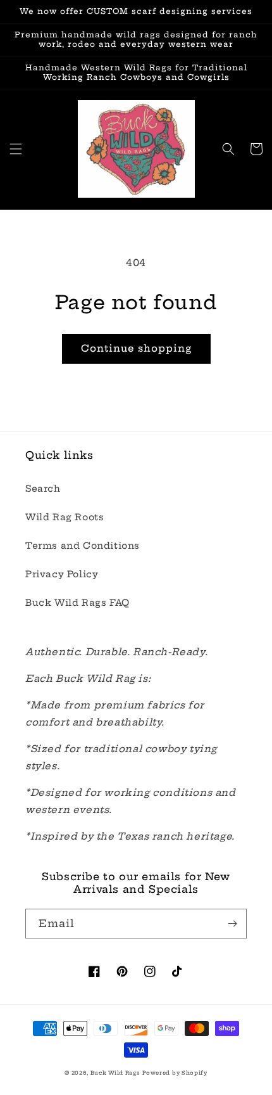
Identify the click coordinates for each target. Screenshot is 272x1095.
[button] (16, 149)
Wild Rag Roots (64, 517)
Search (43, 488)
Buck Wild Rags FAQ (77, 602)
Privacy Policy (61, 574)
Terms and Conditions (82, 545)
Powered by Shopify (174, 1073)
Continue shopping (136, 348)
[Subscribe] (232, 923)
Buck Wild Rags (115, 1073)
